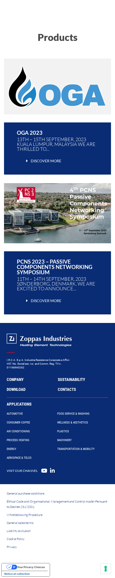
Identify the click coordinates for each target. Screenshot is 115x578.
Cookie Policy (16, 539)
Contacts (67, 389)
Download (16, 389)
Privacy (12, 547)
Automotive (15, 413)
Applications (19, 404)
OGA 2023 (30, 132)
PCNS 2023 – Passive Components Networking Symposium (54, 266)
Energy (11, 449)
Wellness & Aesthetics (72, 422)
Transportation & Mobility (76, 449)
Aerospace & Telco (19, 458)
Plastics (63, 431)
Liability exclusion (18, 531)
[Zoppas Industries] (28, 11)
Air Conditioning (18, 431)
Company (15, 379)
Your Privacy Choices (31, 567)
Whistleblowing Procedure (25, 515)
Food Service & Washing (73, 413)
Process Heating (18, 440)
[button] (42, 161)
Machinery (64, 440)
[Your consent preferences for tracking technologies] (106, 569)
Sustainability (71, 379)
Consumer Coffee (18, 422)
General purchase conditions (25, 493)
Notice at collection (17, 573)
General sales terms (20, 523)
